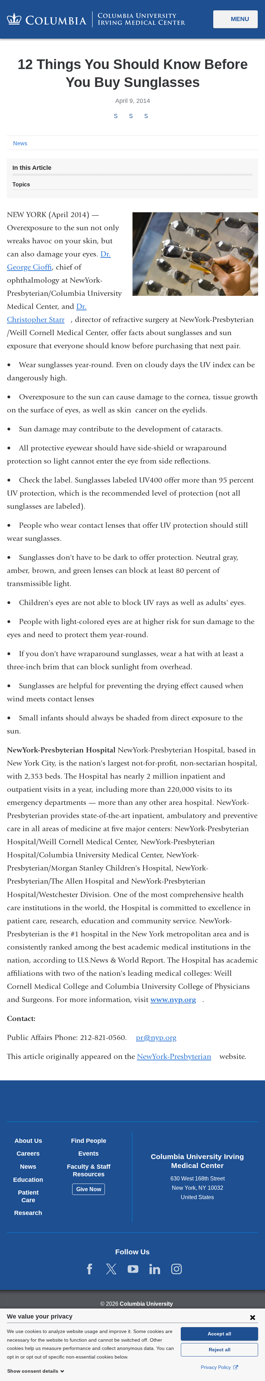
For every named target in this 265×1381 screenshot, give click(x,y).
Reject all (219, 1349)
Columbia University (146, 1304)
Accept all (219, 1333)
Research (28, 1212)
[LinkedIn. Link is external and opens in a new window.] (154, 1269)
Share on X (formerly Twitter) (130, 116)
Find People (88, 1140)
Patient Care (28, 1196)
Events (88, 1153)
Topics (21, 184)
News (20, 143)
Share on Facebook (115, 116)
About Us (28, 1140)
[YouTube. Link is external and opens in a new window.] (133, 1269)
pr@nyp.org (156, 1037)
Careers (28, 1153)
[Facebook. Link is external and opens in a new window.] (89, 1269)
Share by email (155, 116)
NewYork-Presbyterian (177, 1056)
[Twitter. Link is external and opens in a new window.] (111, 1269)
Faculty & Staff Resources (88, 1170)
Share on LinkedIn (146, 116)
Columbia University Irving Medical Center (91, 1100)
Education (28, 1179)
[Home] (96, 19)
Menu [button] (240, 19)
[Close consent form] (252, 1317)
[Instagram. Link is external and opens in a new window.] (176, 1269)
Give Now (88, 1189)
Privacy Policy (216, 1367)
